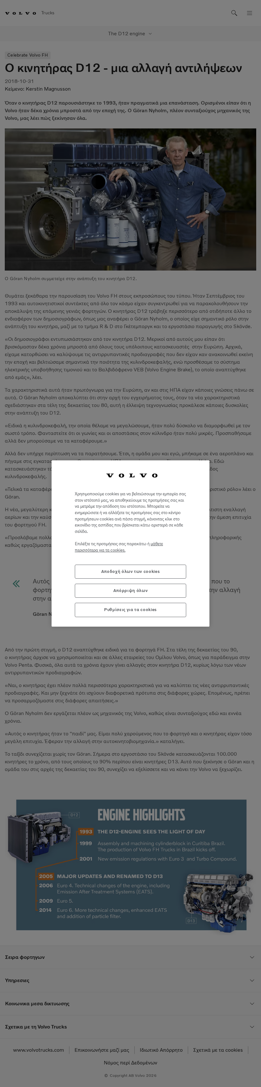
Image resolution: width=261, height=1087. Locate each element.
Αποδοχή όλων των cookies (130, 571)
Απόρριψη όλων (130, 590)
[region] (130, 543)
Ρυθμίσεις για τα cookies (130, 609)
